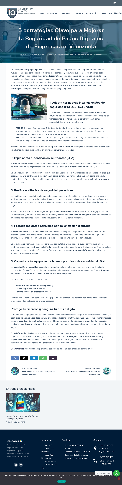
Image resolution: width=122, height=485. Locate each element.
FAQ (110, 13)
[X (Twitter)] (24, 358)
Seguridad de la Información (76, 455)
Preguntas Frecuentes (47, 456)
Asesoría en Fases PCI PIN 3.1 (77, 452)
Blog (104, 13)
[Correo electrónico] (53, 358)
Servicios (66, 13)
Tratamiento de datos (49, 466)
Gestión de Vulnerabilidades (77, 458)
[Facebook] (15, 358)
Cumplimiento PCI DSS (74, 445)
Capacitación (91, 13)
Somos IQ (79, 13)
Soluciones (52, 13)
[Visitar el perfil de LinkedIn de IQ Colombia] (16, 465)
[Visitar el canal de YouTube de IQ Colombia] (21, 465)
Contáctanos (50, 461)
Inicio (42, 13)
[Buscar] (115, 13)
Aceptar (62, 481)
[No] (119, 478)
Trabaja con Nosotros (47, 450)
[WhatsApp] (43, 358)
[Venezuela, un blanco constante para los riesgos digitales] (23, 402)
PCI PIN (68, 448)
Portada (23, 54)
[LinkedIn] (115, 3)
